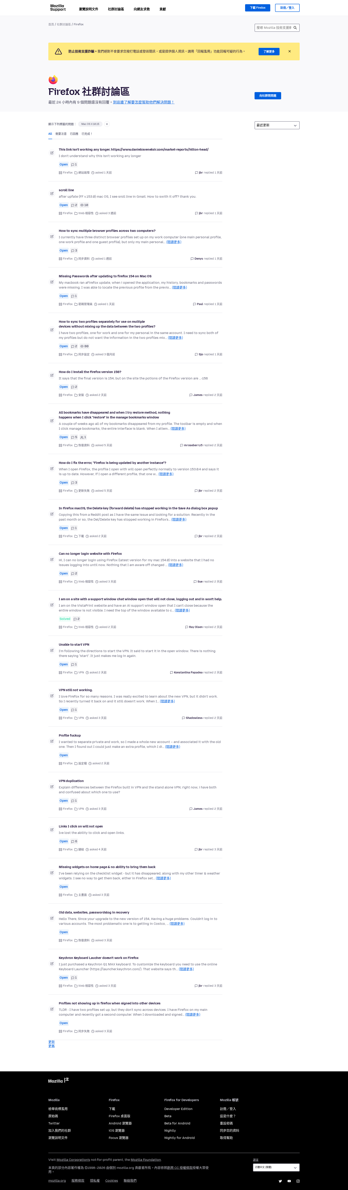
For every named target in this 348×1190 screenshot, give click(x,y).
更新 (51, 1042)
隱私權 (95, 1181)
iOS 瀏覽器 (117, 1130)
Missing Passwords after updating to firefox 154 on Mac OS (105, 276)
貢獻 (163, 9)
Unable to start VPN (74, 644)
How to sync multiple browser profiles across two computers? (107, 231)
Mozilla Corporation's (73, 1160)
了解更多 (269, 51)
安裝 (81, 395)
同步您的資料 (229, 1130)
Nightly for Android (179, 1138)
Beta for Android (177, 1123)
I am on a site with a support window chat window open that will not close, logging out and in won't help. (140, 599)
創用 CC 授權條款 (180, 1168)
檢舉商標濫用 (58, 1109)
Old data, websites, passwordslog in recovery (94, 912)
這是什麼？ (228, 1116)
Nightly (170, 1130)
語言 (256, 1160)
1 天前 (218, 172)
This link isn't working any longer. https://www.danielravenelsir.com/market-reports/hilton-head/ (134, 149)
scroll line (66, 190)
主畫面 (82, 895)
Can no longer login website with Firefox (90, 554)
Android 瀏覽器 (120, 1123)
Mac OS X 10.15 (90, 124)
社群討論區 (116, 9)
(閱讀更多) (173, 242)
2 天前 (218, 395)
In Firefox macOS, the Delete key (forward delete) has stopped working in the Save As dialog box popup (138, 508)
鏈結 (81, 849)
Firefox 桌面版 (119, 1116)
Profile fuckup (70, 735)
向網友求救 (142, 9)
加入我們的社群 (59, 1130)
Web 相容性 (86, 213)
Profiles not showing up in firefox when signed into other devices (110, 1003)
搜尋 (295, 28)
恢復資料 (84, 445)
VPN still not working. (75, 690)
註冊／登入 (287, 7)
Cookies (111, 1181)
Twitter (54, 1123)
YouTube (289, 1181)
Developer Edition (178, 1109)
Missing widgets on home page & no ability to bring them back (107, 867)
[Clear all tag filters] (107, 124)
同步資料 (84, 258)
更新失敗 (84, 490)
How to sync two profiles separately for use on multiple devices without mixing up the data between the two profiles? (107, 324)
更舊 (51, 1046)
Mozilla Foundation (146, 1160)
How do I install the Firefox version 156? (90, 372)
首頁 (51, 24)
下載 (81, 536)
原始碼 (53, 1116)
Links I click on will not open (81, 826)
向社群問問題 (267, 95)
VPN (81, 672)
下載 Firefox (257, 7)
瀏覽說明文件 (88, 9)
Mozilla (58, 1081)
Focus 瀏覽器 (118, 1138)
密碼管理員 (85, 304)
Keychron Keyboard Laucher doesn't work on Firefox (99, 958)
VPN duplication (71, 781)
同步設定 (84, 354)
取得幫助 (226, 1138)
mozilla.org (57, 1181)
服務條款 (77, 1181)
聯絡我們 (130, 1181)
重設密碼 (226, 1123)
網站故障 (84, 172)
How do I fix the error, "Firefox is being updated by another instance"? (112, 463)
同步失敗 (84, 1031)
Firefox (68, 172)
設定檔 (82, 763)
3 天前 (218, 849)
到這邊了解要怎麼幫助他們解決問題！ (144, 102)
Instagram (298, 1181)
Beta (167, 1116)
